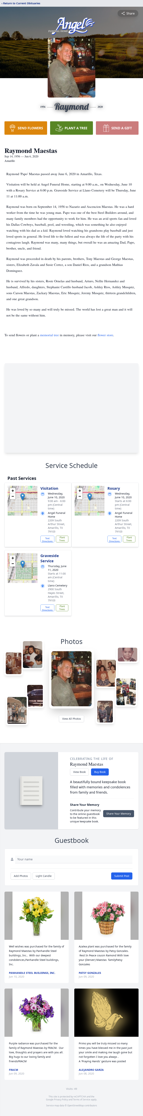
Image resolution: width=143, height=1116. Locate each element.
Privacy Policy (61, 1099)
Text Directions (47, 539)
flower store (105, 335)
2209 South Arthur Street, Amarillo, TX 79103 (56, 526)
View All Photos (71, 718)
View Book (79, 772)
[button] (22, 497)
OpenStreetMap (75, 1105)
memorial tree (49, 335)
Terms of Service (81, 1099)
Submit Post (121, 876)
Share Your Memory (118, 813)
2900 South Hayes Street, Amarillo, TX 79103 (56, 594)
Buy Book (100, 772)
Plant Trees (62, 539)
